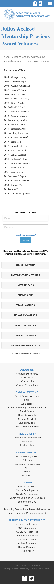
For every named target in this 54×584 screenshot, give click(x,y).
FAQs (27, 400)
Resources (27, 441)
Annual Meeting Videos (25, 345)
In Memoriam (27, 445)
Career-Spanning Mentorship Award (27, 407)
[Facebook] (35, 4)
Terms (48, 568)
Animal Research (27, 543)
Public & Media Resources (27, 520)
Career (27, 482)
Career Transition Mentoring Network (27, 513)
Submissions (25, 295)
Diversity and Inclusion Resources (27, 497)
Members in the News (27, 524)
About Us (27, 369)
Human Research (27, 546)
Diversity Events (25, 335)
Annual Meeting (25, 265)
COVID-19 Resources (27, 494)
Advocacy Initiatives (27, 539)
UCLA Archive (27, 381)
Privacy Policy (37, 568)
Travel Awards (25, 305)
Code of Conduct (25, 325)
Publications (27, 377)
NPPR (27, 471)
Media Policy (27, 550)
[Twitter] (40, 4)
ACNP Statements (27, 527)
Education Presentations (27, 464)
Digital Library (27, 452)
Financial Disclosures (27, 373)
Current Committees (27, 385)
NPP (27, 467)
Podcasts (27, 475)
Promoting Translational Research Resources (27, 509)
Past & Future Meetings (25, 275)
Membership (27, 433)
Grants (27, 505)
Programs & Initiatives (27, 535)
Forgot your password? (25, 234)
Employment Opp (27, 501)
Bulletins (27, 460)
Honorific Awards (25, 315)
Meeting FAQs (25, 285)
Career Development (27, 490)
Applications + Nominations (27, 437)
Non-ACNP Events (27, 486)
